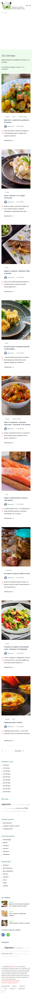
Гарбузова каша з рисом (13, 722)
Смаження (6, 851)
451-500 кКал (6, 791)
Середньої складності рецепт (11, 826)
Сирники (24, 811)
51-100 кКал (6, 768)
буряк (2, 951)
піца (15, 804)
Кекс (6, 811)
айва (5, 951)
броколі (2, 948)
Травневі (5, 885)
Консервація (8, 570)
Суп (26, 808)
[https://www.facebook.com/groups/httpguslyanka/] (3, 934)
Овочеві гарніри (23, 116)
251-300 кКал (6, 780)
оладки (21, 811)
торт (25, 804)
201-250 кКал (6, 777)
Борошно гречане (26, 953)
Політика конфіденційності (9, 982)
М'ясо (13, 116)
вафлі (18, 811)
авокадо (5, 956)
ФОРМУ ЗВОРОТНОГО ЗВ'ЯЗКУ (10, 981)
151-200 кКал (6, 774)
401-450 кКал (6, 788)
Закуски (11, 902)
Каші (13, 719)
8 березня (6, 865)
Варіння (5, 842)
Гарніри (7, 116)
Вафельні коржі (16, 953)
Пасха (4, 880)
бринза (27, 948)
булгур (24, 948)
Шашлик (22, 804)
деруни (18, 804)
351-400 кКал (6, 785)
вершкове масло (7, 953)
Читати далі (8, 140)
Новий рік (5, 877)
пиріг (28, 804)
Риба (6, 267)
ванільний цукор (18, 948)
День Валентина (7, 868)
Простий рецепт (7, 823)
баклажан (8, 951)
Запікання (6, 845)
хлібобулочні (19, 808)
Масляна (5, 874)
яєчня (2, 808)
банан (11, 951)
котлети (9, 811)
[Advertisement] (16, 31)
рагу (8, 808)
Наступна (18, 751)
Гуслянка (14, 966)
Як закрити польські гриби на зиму (17, 573)
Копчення (5, 848)
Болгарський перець (26, 951)
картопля (6, 804)
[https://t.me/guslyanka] (8, 934)
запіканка (14, 811)
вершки (20, 953)
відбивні (5, 808)
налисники (12, 808)
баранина (17, 956)
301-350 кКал (6, 782)
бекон (2, 956)
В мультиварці (7, 839)
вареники (3, 811)
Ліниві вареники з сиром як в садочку (19, 923)
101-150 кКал (6, 771)
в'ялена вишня (15, 951)
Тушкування (6, 854)
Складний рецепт (8, 828)
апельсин (20, 951)
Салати (7, 192)
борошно (9, 947)
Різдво (5, 882)
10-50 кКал (6, 765)
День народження (8, 871)
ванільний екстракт (11, 956)
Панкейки (13, 804)
